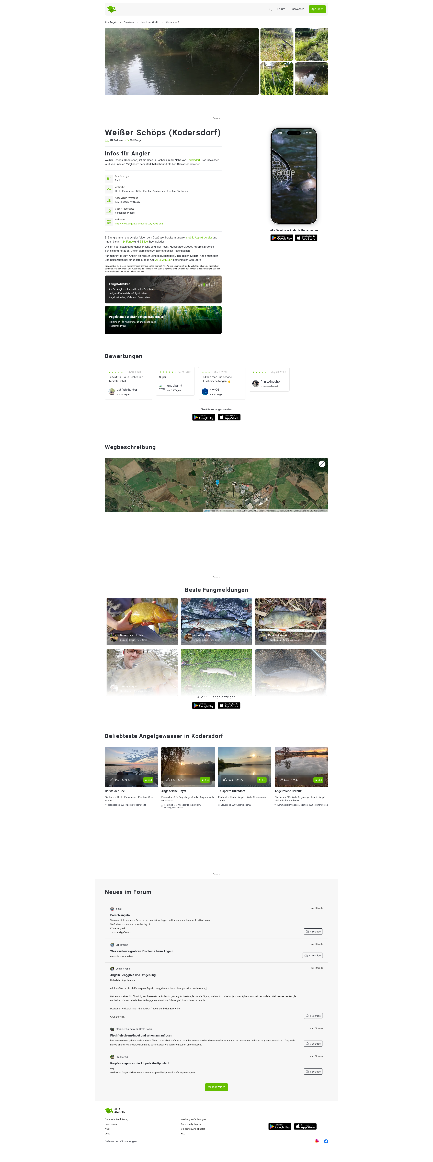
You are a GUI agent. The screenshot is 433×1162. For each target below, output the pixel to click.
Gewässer (298, 9)
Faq (183, 1133)
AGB (107, 1128)
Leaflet (207, 510)
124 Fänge (127, 241)
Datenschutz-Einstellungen (121, 1141)
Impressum (111, 1124)
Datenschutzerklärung (116, 1119)
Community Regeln (191, 1124)
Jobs (107, 1133)
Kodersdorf (193, 160)
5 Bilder (144, 241)
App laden (317, 9)
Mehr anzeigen (216, 1087)
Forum (281, 9)
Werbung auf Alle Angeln (194, 1119)
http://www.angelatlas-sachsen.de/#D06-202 (139, 223)
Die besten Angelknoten (193, 1128)
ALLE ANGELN (164, 259)
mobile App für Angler (199, 237)
